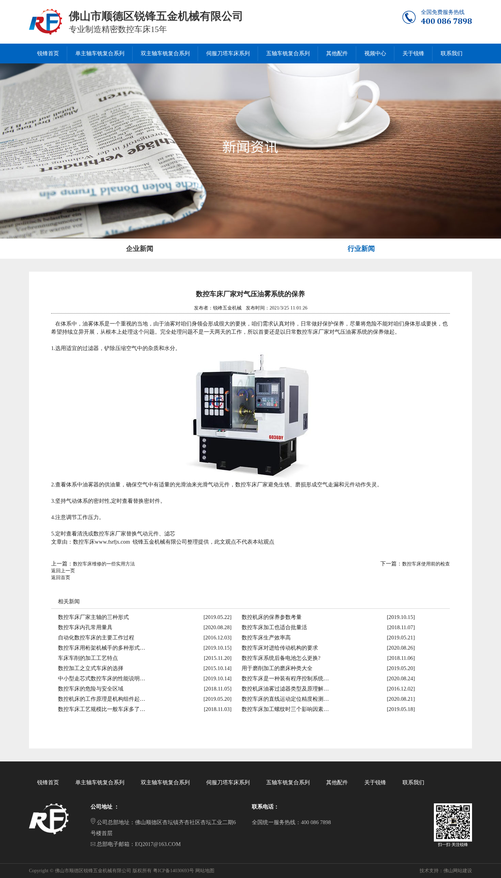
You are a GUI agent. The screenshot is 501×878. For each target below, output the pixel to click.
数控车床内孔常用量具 (85, 627)
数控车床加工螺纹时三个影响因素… (285, 709)
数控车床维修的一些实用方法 (104, 563)
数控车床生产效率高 (266, 637)
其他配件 (337, 782)
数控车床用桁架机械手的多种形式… (101, 648)
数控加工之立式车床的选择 (90, 668)
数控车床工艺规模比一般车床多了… (101, 709)
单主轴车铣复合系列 (99, 782)
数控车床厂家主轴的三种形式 (93, 617)
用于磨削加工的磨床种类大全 (277, 668)
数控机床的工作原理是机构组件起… (101, 699)
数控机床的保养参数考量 (272, 617)
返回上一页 (63, 570)
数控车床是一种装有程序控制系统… (285, 678)
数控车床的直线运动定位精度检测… (285, 699)
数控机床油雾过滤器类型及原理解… (285, 689)
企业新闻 (139, 248)
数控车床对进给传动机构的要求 (280, 648)
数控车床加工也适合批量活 (274, 627)
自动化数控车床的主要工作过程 (96, 637)
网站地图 (204, 870)
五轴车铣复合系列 (288, 782)
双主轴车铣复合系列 (165, 782)
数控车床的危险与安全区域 (90, 689)
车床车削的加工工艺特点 (88, 658)
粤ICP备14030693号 (173, 870)
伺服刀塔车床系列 (228, 782)
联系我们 (413, 782)
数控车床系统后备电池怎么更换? (281, 658)
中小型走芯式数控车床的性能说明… (101, 678)
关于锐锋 (375, 782)
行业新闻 (361, 248)
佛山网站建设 (457, 870)
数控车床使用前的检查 (426, 563)
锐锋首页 (48, 782)
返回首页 (60, 577)
